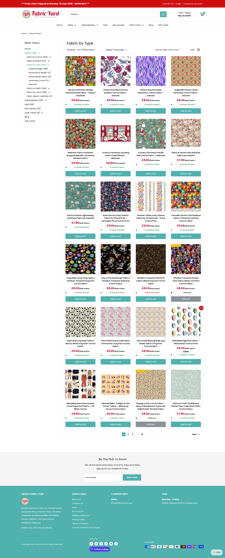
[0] (202, 14)
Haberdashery (88, 25)
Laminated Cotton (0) (39, 80)
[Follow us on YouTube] (111, 544)
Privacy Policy (78, 519)
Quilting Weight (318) (38, 68)
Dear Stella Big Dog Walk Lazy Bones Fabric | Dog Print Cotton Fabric (151, 343)
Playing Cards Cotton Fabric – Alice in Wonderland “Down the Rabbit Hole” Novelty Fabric (150, 406)
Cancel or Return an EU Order (86, 527)
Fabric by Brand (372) (37, 61)
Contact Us (167, 3)
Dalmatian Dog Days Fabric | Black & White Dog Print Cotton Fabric (80, 343)
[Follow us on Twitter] (96, 544)
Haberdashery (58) (34, 100)
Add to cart (80, 111)
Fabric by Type (35, 33)
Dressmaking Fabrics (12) (40, 76)
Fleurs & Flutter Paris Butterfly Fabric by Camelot (186, 154)
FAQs (74, 507)
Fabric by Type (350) (37, 65)
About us (76, 499)
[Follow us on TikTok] (116, 544)
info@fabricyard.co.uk (121, 503)
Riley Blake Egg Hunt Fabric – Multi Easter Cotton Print (185, 342)
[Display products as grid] (198, 50)
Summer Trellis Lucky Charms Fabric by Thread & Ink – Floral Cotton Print (150, 218)
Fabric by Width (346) (37, 88)
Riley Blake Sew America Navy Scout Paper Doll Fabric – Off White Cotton (80, 406)
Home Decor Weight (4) (40, 72)
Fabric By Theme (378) (37, 57)
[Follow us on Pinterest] (106, 544)
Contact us (77, 503)
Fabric (70, 25)
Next (194, 434)
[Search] (163, 14)
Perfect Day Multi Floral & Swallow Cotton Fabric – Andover (116, 93)
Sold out (186, 299)
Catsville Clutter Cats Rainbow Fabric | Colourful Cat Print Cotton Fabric (186, 218)
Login (178, 3)
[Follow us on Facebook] (91, 544)
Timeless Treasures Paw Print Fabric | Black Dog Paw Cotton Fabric (150, 281)
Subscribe (132, 477)
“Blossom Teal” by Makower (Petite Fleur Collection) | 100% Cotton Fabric (186, 406)
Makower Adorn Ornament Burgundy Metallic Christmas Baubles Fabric (80, 155)
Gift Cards (163, 25)
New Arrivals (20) (33, 108)
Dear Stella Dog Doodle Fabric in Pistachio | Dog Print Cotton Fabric (115, 343)
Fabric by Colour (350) (37, 92)
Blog (151, 25)
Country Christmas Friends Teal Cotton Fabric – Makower (150, 154)
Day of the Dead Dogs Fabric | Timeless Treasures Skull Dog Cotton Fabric (115, 281)
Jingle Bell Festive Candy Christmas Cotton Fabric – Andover (186, 93)
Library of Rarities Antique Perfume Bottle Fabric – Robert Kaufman (80, 93)
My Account (77, 511)
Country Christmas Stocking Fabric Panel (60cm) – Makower (115, 155)
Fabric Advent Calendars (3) (39, 96)
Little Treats (135, 25)
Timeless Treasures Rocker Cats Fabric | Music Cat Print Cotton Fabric (185, 281)
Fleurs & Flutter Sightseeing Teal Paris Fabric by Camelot (80, 217)
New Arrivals (118, 25)
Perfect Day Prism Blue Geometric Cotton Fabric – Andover (151, 93)
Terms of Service (80, 523)
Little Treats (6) (32, 112)
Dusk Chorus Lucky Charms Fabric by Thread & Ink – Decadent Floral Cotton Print (116, 218)
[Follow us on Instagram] (101, 544)
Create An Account (193, 3)
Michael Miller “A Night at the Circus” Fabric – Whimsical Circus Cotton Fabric (115, 406)
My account (184, 15)
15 (142, 434)
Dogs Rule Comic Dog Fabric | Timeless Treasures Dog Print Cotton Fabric (81, 281)
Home (60, 25)
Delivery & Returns (80, 515)
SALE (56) (29, 104)
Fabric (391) (31, 53)
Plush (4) (33, 84)
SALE (105, 25)
